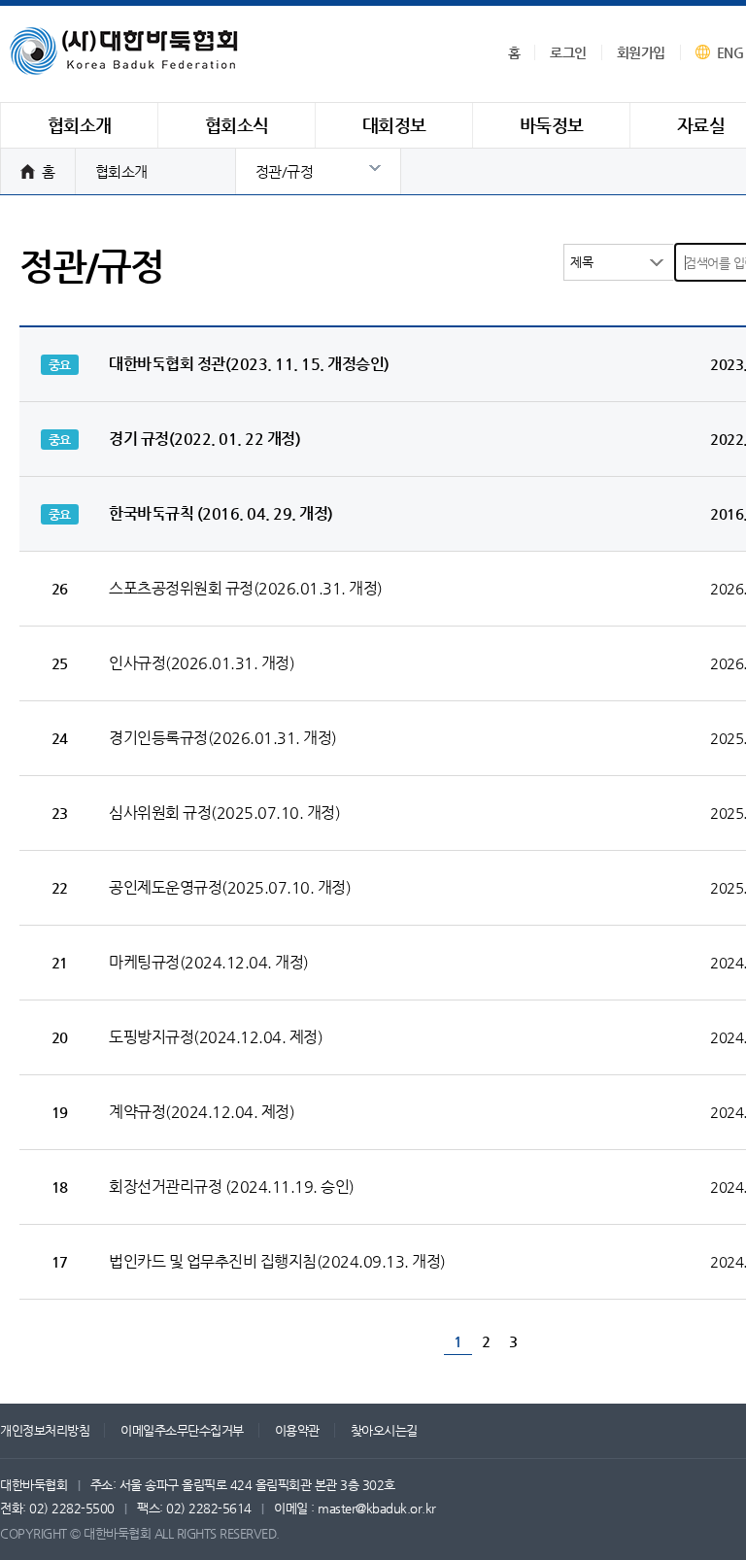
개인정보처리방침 (44, 1430)
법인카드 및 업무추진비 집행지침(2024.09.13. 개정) (277, 1261)
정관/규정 (284, 171)
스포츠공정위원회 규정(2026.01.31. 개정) (246, 588)
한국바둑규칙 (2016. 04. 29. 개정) (221, 513)
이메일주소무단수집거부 (182, 1430)
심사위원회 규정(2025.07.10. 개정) (224, 812)
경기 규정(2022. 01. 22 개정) (204, 438)
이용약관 (297, 1430)
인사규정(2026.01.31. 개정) (201, 663)
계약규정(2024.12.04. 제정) (201, 1111)
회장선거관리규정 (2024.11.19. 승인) (232, 1186)
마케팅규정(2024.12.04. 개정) (209, 962)
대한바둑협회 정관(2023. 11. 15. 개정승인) (249, 364)
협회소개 (121, 171)
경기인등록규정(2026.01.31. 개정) (223, 738)
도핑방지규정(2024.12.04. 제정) (215, 1037)
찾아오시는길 (384, 1430)
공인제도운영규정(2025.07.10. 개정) (230, 887)
